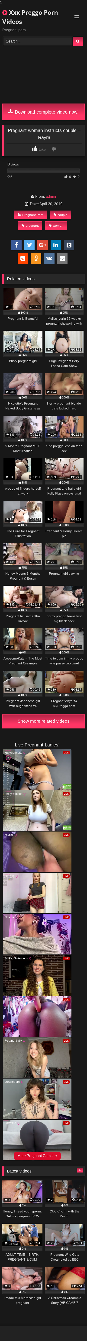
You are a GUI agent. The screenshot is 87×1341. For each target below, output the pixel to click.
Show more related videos (44, 721)
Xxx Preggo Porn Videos (30, 17)
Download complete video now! (46, 112)
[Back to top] (73, 1328)
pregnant (32, 225)
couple (62, 215)
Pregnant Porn (33, 215)
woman (58, 225)
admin (51, 196)
